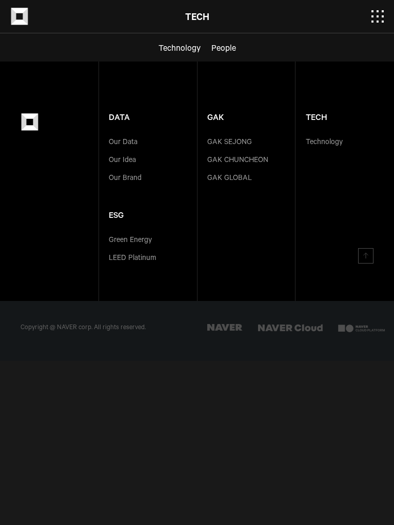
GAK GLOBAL (229, 179)
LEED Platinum (132, 259)
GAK (215, 118)
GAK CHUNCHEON (237, 161)
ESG (116, 216)
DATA (119, 118)
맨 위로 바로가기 (365, 256)
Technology (324, 143)
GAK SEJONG (229, 143)
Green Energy (130, 241)
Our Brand (125, 179)
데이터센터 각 (19, 16)
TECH (316, 118)
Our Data (123, 143)
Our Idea (122, 161)
